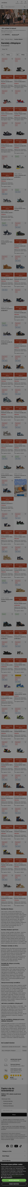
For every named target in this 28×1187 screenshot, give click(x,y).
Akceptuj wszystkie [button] (14, 1180)
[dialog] (14, 593)
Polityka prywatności (17, 1175)
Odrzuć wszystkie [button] (14, 1184)
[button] (14, 1177)
